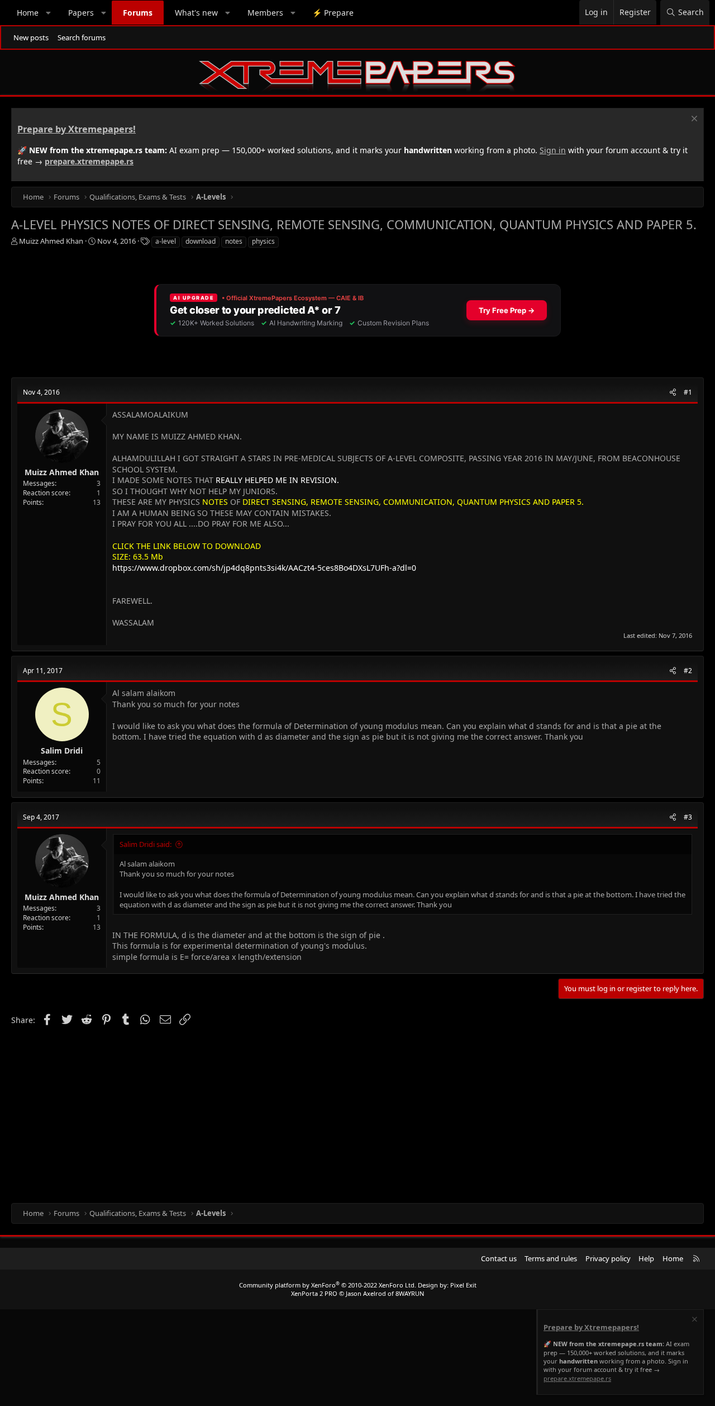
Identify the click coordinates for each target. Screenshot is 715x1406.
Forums (137, 12)
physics (263, 241)
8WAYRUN (409, 1293)
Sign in (553, 150)
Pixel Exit (463, 1285)
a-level (165, 241)
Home (28, 12)
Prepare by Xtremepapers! (76, 129)
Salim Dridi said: (145, 844)
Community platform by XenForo (327, 1285)
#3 (688, 817)
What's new (196, 12)
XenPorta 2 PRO (314, 1293)
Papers (81, 12)
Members (265, 12)
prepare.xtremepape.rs (89, 161)
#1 (688, 392)
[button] (48, 13)
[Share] (673, 392)
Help (646, 1258)
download (200, 241)
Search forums (82, 37)
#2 (688, 670)
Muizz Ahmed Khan (51, 241)
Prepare (333, 12)
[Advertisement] (346, 1113)
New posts (31, 37)
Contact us (499, 1258)
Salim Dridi (62, 750)
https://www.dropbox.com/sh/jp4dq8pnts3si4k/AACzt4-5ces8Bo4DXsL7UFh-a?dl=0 (264, 567)
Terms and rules (551, 1258)
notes (233, 241)
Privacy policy (608, 1258)
